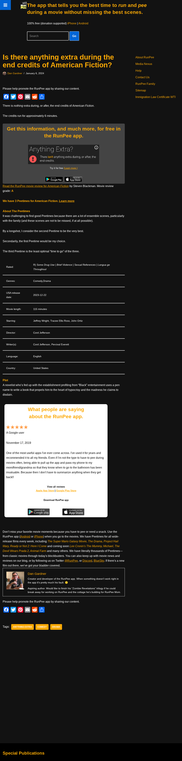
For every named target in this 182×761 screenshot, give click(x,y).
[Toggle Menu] (5, 5)
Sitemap (140, 90)
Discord (87, 560)
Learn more (66, 201)
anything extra (22, 627)
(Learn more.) (70, 168)
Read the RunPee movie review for (36, 186)
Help (138, 70)
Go (74, 36)
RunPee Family (145, 83)
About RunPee (144, 57)
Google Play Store (66, 490)
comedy (42, 627)
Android (83, 23)
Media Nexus (143, 63)
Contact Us (142, 77)
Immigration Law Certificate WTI (155, 97)
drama (56, 627)
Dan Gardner (14, 73)
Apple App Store (45, 490)
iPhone (71, 23)
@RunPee (71, 560)
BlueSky (99, 560)
